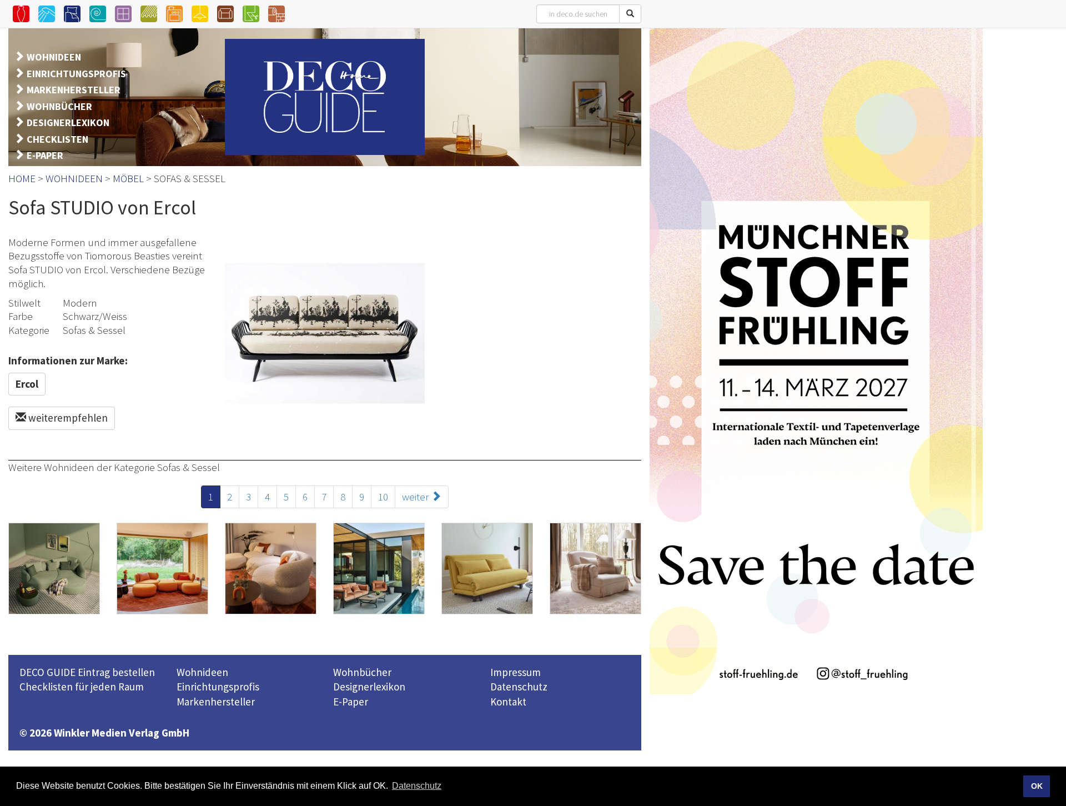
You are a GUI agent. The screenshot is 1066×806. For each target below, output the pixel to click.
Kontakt (508, 701)
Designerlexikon (369, 686)
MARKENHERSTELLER (73, 89)
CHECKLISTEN (57, 139)
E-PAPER (45, 155)
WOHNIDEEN (54, 57)
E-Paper (350, 701)
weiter (416, 496)
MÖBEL (128, 178)
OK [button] (1037, 786)
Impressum (515, 672)
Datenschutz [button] (416, 785)
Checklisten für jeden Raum (81, 686)
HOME (22, 178)
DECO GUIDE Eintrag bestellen (87, 672)
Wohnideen (202, 672)
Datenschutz (518, 686)
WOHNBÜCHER (59, 106)
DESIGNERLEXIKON (68, 122)
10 (383, 496)
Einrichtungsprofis (218, 686)
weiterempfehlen (67, 417)
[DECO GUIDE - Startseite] (325, 97)
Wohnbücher (362, 672)
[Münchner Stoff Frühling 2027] (816, 361)
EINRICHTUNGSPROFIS (76, 73)
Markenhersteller (216, 701)
